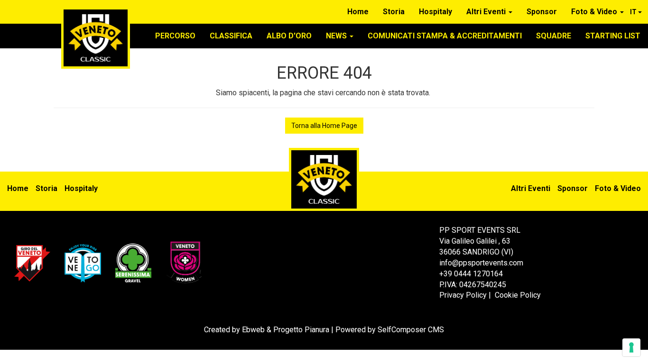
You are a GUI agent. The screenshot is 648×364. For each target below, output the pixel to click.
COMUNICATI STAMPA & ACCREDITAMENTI (445, 35)
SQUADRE (553, 35)
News (337, 35)
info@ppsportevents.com (481, 262)
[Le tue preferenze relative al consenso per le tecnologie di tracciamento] (631, 347)
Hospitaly (435, 11)
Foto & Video (595, 11)
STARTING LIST (612, 35)
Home (358, 11)
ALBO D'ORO (289, 35)
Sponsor (542, 11)
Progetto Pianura (301, 329)
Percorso (175, 35)
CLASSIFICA (231, 35)
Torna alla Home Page (324, 125)
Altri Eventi (487, 11)
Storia (394, 11)
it (634, 12)
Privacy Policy (463, 295)
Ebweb (253, 329)
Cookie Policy (518, 295)
